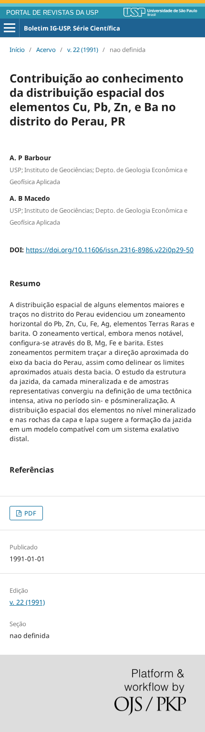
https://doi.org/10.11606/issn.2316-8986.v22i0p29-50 (110, 249)
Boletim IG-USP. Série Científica (72, 28)
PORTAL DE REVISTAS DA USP (52, 13)
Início (17, 49)
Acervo (46, 49)
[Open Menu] (9, 28)
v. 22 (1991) (82, 49)
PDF (29, 513)
